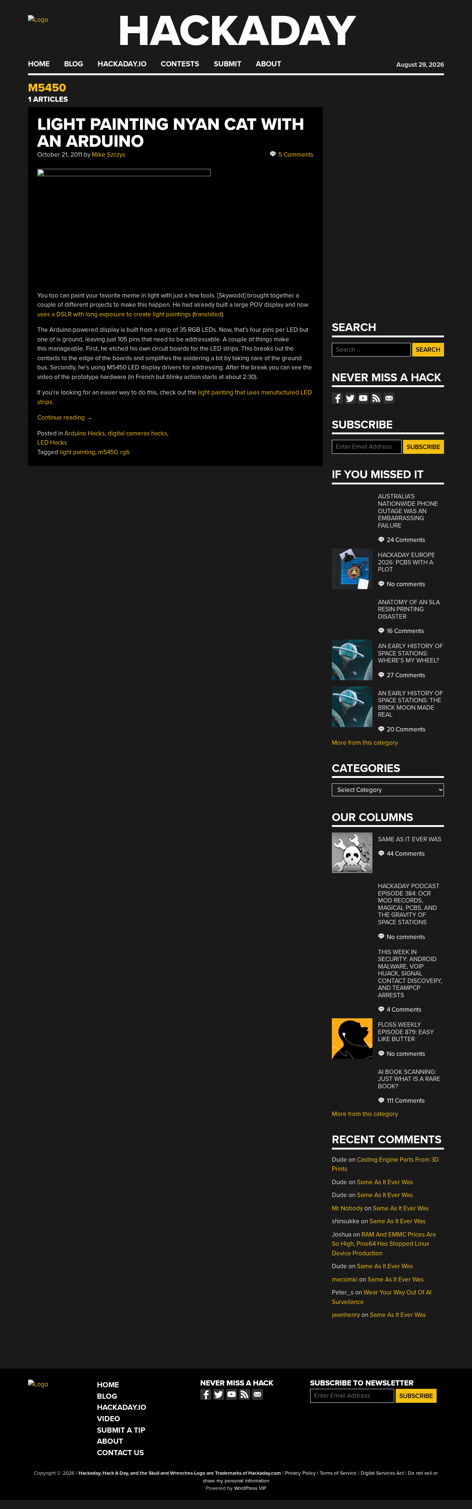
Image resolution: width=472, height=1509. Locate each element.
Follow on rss (376, 398)
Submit (228, 64)
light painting (77, 452)
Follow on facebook (337, 398)
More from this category (365, 743)
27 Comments (405, 675)
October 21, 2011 (59, 155)
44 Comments (405, 854)
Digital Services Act (382, 1473)
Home (39, 64)
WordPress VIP (250, 1488)
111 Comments (405, 1101)
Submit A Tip (121, 1430)
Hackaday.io (122, 64)
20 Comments (405, 729)
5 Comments (295, 155)
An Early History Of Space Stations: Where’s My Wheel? (410, 653)
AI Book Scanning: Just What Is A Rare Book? (409, 1079)
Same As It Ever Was (409, 839)
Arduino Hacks (85, 433)
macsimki (345, 1279)
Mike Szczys (108, 155)
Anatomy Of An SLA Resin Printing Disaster (409, 609)
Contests (180, 64)
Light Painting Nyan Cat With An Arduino (170, 133)
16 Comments (404, 631)
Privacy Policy (300, 1473)
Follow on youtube (363, 398)
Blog (73, 64)
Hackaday (237, 31)
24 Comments (405, 540)
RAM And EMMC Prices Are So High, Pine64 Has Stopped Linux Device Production (384, 1244)
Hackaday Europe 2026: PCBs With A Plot (406, 562)
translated (208, 314)
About (268, 64)
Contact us (389, 398)
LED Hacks (52, 442)
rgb (125, 452)
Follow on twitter (350, 398)
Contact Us (120, 1452)
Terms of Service (338, 1473)
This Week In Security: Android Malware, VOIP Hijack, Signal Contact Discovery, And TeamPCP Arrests (410, 973)
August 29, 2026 (420, 65)
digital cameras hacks (137, 433)
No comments (405, 584)
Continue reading (65, 417)
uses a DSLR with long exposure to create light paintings (114, 314)
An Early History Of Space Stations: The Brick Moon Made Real (410, 704)
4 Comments (403, 1009)
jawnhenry (346, 1315)
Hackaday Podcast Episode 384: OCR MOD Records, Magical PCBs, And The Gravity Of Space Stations (409, 904)
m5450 (107, 452)
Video (108, 1418)
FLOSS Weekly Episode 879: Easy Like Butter (406, 1032)
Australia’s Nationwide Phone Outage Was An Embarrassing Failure (408, 511)
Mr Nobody (347, 1208)
